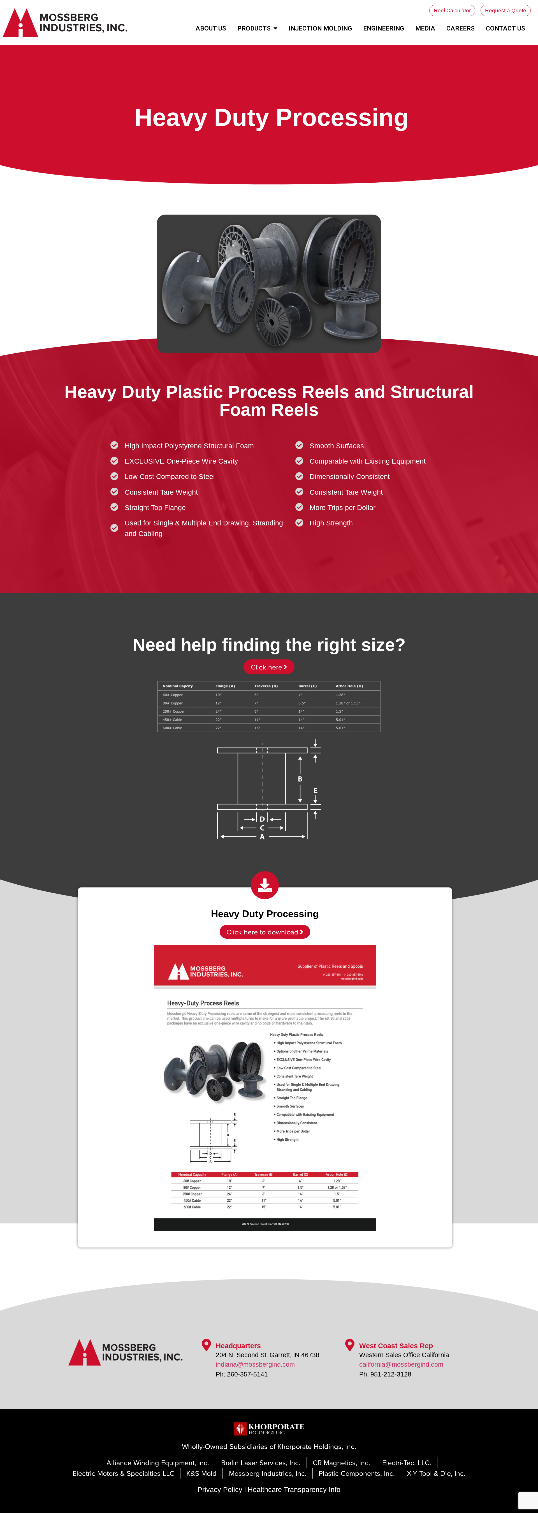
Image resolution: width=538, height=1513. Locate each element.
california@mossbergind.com (401, 1364)
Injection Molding (320, 28)
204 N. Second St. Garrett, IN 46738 (267, 1355)
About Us (211, 28)
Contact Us (505, 28)
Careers (460, 28)
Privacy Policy (220, 1489)
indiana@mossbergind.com (255, 1364)
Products (254, 28)
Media (425, 28)
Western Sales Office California (404, 1355)
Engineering (383, 28)
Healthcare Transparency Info (294, 1489)
